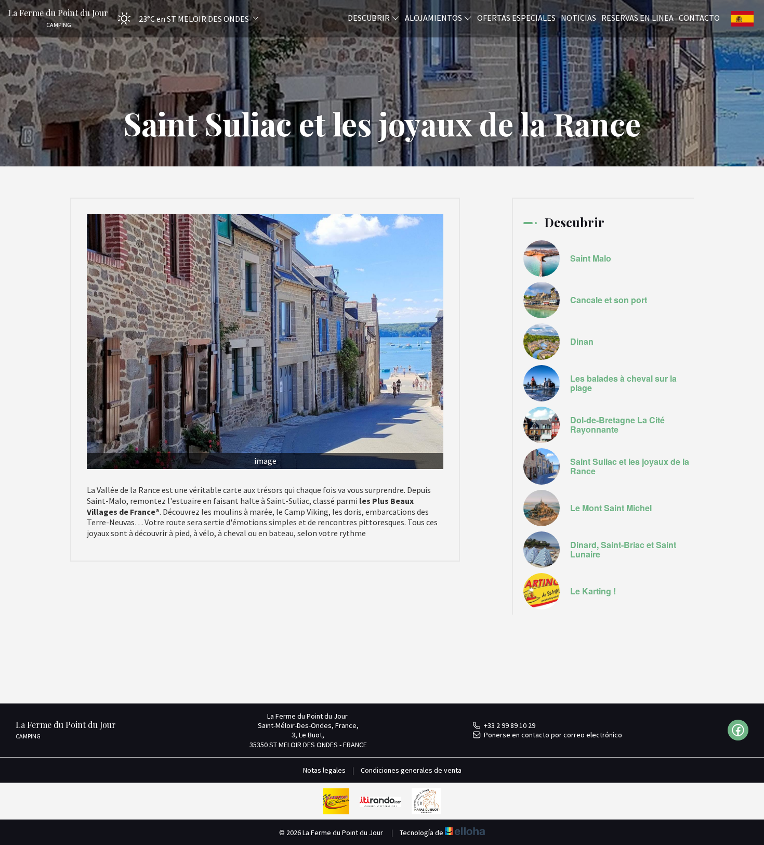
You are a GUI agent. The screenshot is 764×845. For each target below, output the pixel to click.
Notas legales (324, 770)
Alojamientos (434, 17)
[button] (184, 18)
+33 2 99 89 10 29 (509, 725)
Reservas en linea (637, 17)
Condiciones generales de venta (411, 770)
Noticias (578, 17)
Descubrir (369, 17)
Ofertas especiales (516, 17)
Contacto (699, 17)
